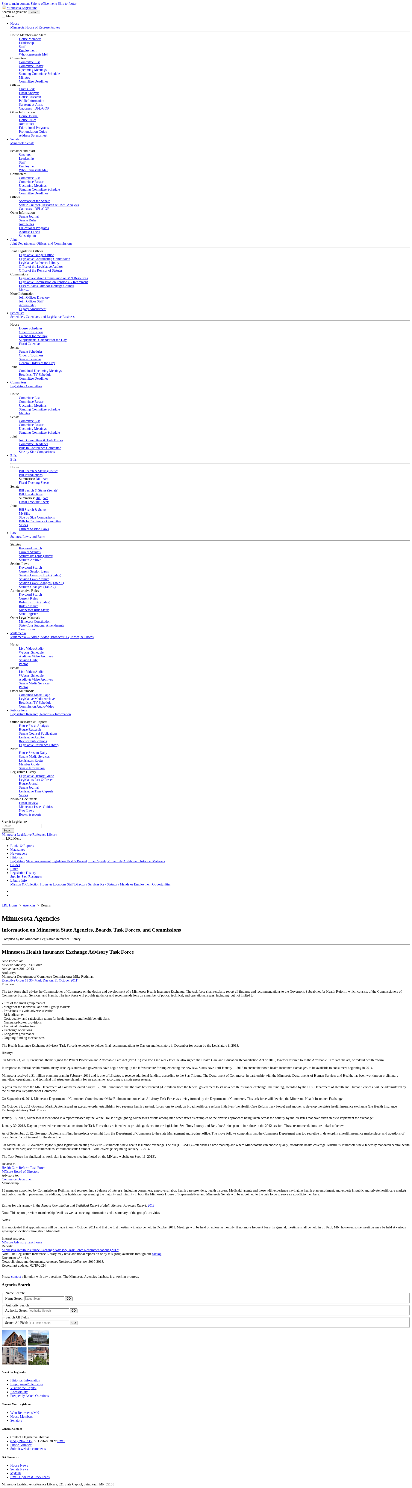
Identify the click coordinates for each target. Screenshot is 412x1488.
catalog (157, 1254)
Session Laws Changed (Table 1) (41, 583)
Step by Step (18, 876)
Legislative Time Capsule (36, 791)
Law (13, 533)
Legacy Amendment (32, 309)
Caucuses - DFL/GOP (34, 108)
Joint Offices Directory (34, 297)
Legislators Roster (31, 760)
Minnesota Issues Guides (36, 807)
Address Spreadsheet (33, 135)
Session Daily (28, 660)
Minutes (24, 77)
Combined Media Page (34, 695)
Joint (13, 239)
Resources (35, 876)
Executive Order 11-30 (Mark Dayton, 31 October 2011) (40, 980)
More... (24, 290)
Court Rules (27, 629)
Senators (24, 154)
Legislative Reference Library (39, 263)
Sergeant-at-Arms (31, 104)
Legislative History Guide (36, 776)
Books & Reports (22, 846)
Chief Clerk (27, 89)
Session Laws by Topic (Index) (40, 575)
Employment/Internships (26, 1384)
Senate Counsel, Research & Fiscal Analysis (49, 205)
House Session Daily (33, 753)
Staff (22, 46)
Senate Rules (27, 220)
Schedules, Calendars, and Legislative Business (42, 317)
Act (45, 479)
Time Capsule (97, 861)
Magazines (17, 849)
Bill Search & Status (32, 509)
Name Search (14, 1298)
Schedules (17, 313)
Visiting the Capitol (23, 1388)
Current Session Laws (34, 529)
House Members (30, 39)
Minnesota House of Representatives (35, 27)
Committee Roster (31, 66)
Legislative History (23, 873)
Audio (39, 648)
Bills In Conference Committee (40, 448)
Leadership (26, 43)
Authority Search (17, 1310)
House (14, 23)
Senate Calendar (30, 359)
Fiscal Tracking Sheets (34, 482)
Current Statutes (30, 552)
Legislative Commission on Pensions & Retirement (53, 282)
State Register (28, 614)
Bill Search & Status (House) (38, 471)
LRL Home (9, 905)
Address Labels (29, 232)
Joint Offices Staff (31, 301)
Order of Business (31, 332)
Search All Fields (17, 1322)
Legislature (17, 861)
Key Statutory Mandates (116, 884)
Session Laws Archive (34, 579)
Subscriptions (28, 235)
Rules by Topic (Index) (34, 602)
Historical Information (25, 1380)
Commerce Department (17, 1179)
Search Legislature (14, 12)
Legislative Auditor (32, 737)
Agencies (29, 905)
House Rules (27, 120)
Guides (15, 865)
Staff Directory (77, 884)
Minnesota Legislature (22, 8)
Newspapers (18, 853)
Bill (38, 479)
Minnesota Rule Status (34, 610)
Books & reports (30, 814)
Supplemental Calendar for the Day (43, 340)
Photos (23, 664)
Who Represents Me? (33, 54)
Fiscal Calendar (29, 344)
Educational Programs (34, 127)
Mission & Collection (24, 884)
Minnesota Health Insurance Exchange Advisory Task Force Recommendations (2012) (60, 1250)
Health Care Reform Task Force (23, 1167)
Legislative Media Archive (37, 698)
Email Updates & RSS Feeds (30, 1477)
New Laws (26, 810)
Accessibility (27, 305)
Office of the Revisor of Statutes (40, 270)
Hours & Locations (53, 884)
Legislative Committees (26, 386)
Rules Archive (28, 606)
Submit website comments (28, 1448)
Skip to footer (67, 3)
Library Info (18, 880)
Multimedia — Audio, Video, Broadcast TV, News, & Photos (52, 637)
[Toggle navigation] (3, 17)
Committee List (29, 62)
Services (93, 884)
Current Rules (28, 598)
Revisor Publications (33, 741)
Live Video (26, 648)
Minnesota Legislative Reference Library (29, 834)
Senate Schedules (30, 351)
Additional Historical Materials (144, 861)
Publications (18, 710)
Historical (16, 857)
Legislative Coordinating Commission (44, 259)
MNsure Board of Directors (20, 1171)
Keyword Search (30, 548)
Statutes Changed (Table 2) (37, 587)
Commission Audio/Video (36, 706)
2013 (151, 1205)
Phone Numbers (21, 1445)
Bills (13, 455)
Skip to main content (16, 3)
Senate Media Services (34, 683)
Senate (14, 139)
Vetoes (23, 525)
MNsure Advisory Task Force (22, 1242)
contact (16, 1276)
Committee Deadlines (33, 81)
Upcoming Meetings (33, 70)
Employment (27, 50)
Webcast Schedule (31, 652)
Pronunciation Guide (33, 131)
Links (14, 869)
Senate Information (32, 768)
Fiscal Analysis (29, 93)
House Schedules (30, 328)
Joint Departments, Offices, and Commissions (41, 243)
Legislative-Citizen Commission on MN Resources (53, 278)
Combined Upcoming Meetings (40, 371)
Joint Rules (26, 124)
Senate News (19, 1469)
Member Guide (29, 764)
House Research (30, 97)
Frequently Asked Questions (29, 1396)
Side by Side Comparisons (37, 452)
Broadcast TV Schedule (35, 374)
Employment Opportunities (152, 884)
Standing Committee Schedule (39, 73)
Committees (18, 382)
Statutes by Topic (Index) (36, 556)
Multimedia (18, 633)
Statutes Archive (30, 560)
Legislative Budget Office (36, 255)
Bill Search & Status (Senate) (38, 490)
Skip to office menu (43, 3)
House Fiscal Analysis (34, 725)
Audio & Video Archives (36, 656)
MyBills (24, 513)
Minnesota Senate (22, 143)
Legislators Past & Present (36, 780)
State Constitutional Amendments (41, 625)
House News (19, 1465)
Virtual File (115, 861)
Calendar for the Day (33, 336)
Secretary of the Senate (34, 201)
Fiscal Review (28, 803)
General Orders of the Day (37, 363)
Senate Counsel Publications (38, 733)
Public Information (31, 100)
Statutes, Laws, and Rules (27, 536)
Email (61, 1441)
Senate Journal (29, 216)
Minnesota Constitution (34, 621)
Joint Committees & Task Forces (41, 440)
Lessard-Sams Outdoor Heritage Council (46, 286)
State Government (38, 861)
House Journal (28, 116)
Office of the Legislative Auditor (41, 266)
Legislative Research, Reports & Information (40, 714)
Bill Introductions (30, 475)
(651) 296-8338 (21, 1441)
